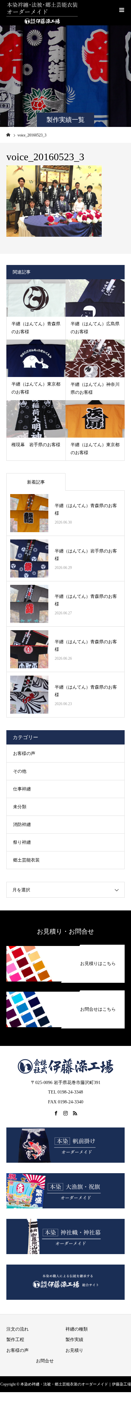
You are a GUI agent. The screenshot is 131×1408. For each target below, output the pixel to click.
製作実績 (74, 1339)
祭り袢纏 (22, 842)
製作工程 (15, 1339)
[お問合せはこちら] (65, 991)
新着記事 (36, 482)
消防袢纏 (22, 824)
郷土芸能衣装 (26, 860)
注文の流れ (17, 1329)
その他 (19, 771)
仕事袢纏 (22, 789)
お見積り (74, 1350)
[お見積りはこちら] (65, 946)
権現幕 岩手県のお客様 (35, 444)
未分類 (19, 806)
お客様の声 (24, 753)
